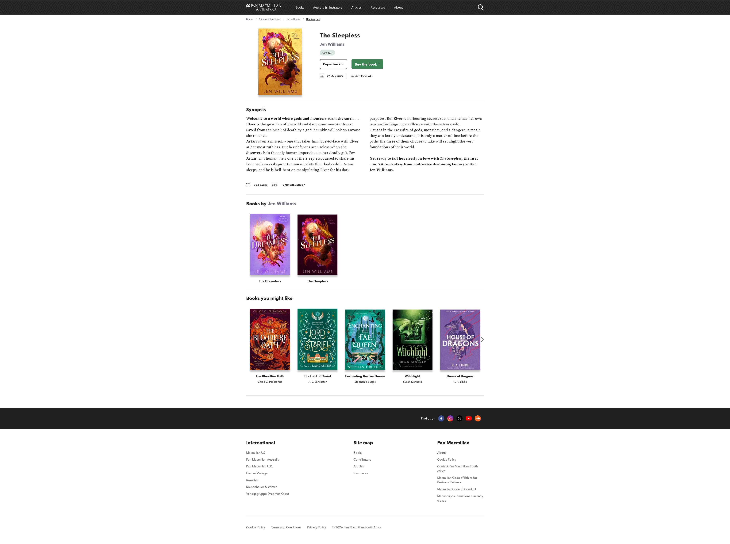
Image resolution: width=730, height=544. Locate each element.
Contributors (362, 459)
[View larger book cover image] (280, 62)
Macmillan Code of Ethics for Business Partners (457, 480)
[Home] (263, 7)
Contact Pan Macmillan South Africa (457, 468)
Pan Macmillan (453, 442)
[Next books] (482, 339)
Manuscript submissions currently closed (460, 498)
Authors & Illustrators (327, 7)
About (398, 7)
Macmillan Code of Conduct (456, 489)
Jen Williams (293, 19)
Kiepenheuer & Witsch (261, 487)
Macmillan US (255, 453)
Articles (356, 7)
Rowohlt (252, 480)
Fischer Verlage (256, 473)
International (260, 442)
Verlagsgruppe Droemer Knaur (267, 494)
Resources (378, 7)
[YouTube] (469, 418)
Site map (363, 442)
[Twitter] (459, 418)
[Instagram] (450, 418)
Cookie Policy (446, 459)
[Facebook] (441, 418)
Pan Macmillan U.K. (259, 466)
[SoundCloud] (478, 418)
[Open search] (481, 7)
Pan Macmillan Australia (262, 459)
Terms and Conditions (286, 527)
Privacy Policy (316, 527)
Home (249, 19)
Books (299, 7)
